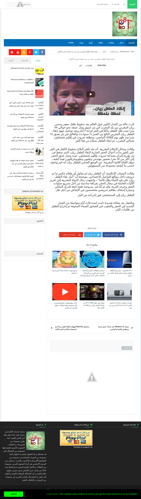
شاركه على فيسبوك (111, 235)
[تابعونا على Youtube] (18, 52)
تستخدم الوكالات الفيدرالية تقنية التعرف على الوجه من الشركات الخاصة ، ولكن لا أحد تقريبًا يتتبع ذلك (92, 273)
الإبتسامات (127, 348)
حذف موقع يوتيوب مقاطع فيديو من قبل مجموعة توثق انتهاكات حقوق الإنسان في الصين (65, 305)
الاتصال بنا (115, 4)
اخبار (121, 43)
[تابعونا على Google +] (30, 52)
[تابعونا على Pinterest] (12, 52)
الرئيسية (132, 4)
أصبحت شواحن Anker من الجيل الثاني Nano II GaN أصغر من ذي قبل (120, 305)
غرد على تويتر (90, 235)
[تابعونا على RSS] (24, 52)
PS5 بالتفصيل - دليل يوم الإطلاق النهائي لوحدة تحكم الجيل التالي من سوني (120, 273)
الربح (91, 43)
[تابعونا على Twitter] (36, 52)
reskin (71, 43)
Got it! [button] (14, 494)
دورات (81, 43)
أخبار (80, 65)
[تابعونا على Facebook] (42, 52)
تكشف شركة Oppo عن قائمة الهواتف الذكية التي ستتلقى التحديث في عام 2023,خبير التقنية (22, 164)
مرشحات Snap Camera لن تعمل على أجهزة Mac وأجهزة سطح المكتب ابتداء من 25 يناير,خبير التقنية (20, 176)
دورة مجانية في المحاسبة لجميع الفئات (22, 68)
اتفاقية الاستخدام (102, 4)
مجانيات (111, 43)
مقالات (100, 43)
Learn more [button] (52, 494)
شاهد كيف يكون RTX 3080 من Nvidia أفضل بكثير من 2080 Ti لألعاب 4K (93, 305)
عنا (124, 4)
